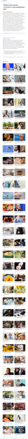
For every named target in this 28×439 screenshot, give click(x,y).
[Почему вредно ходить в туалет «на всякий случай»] (8, 291)
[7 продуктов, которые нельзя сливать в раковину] (8, 244)
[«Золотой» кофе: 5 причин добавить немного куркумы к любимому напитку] (8, 349)
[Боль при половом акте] (19, 92)
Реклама (6, 438)
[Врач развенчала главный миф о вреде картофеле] (19, 302)
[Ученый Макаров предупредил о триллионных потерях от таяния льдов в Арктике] (8, 197)
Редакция (12, 438)
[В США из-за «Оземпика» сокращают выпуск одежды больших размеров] (8, 185)
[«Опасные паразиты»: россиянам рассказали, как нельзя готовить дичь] (8, 162)
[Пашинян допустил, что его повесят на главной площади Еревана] (19, 209)
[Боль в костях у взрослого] (8, 384)
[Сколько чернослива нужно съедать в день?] (19, 174)
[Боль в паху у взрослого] (19, 384)
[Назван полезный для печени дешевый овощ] (8, 209)
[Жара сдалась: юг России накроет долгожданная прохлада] (8, 408)
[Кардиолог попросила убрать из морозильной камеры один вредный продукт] (8, 103)
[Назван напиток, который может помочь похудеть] (19, 127)
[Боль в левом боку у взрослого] (8, 302)
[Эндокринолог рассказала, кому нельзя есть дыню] (19, 291)
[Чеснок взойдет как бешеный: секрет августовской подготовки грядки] (19, 267)
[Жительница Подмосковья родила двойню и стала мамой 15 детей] (19, 349)
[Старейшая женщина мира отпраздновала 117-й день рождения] (8, 431)
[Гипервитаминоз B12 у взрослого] (8, 314)
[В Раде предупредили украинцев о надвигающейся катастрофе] (8, 150)
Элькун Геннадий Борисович (10, 37)
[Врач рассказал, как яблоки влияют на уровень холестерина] (8, 92)
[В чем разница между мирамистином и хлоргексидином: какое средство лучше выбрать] (8, 337)
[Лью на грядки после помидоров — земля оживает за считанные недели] (19, 256)
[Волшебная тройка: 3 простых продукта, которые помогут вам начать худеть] (19, 337)
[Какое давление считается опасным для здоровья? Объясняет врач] (19, 68)
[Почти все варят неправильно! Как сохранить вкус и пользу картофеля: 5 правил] (8, 256)
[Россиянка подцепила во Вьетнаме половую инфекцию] (19, 103)
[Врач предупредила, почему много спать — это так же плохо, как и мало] (8, 232)
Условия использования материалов (17, 438)
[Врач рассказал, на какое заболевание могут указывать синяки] (19, 80)
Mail (1, 438)
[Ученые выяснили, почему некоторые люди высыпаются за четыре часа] (19, 419)
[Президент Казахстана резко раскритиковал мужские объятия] (19, 139)
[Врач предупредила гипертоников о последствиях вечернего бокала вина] (19, 361)
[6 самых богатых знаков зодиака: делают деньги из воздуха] (8, 115)
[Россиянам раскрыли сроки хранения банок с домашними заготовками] (19, 408)
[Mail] (2, 1)
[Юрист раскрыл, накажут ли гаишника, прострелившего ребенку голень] (19, 279)
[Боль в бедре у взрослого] (19, 232)
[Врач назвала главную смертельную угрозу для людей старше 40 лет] (8, 419)
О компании (3, 438)
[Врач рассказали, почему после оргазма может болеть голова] (19, 162)
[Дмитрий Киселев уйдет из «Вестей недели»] (8, 68)
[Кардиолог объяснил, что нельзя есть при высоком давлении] (8, 139)
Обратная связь (23, 438)
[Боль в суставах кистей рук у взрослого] (19, 197)
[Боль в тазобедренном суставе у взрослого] (8, 267)
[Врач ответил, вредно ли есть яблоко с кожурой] (8, 220)
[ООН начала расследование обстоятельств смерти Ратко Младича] (8, 373)
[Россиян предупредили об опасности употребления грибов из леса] (8, 326)
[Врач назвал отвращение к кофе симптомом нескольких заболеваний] (19, 396)
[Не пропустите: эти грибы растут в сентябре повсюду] (19, 431)
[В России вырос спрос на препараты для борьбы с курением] (19, 220)
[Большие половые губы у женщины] (8, 80)
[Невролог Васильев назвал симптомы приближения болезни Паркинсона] (8, 396)
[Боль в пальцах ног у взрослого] (8, 361)
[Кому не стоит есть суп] (8, 279)
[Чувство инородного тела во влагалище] (8, 174)
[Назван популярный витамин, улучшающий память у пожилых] (8, 127)
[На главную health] (5, 1)
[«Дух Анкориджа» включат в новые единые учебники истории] (19, 373)
